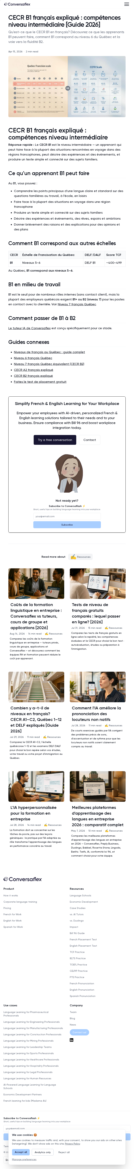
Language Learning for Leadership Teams (27, 1047)
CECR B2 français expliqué (33, 376)
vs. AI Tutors (77, 914)
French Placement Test (83, 939)
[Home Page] (17, 4)
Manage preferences (24, 1159)
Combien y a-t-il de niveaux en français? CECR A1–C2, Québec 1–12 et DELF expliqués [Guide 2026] (36, 719)
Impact (74, 926)
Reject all (64, 1152)
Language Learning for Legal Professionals (28, 1072)
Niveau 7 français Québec (77, 304)
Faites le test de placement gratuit (40, 381)
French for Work (12, 914)
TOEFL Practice (78, 964)
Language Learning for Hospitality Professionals (31, 1065)
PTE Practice (77, 977)
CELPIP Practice (79, 970)
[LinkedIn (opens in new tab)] (100, 1040)
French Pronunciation (82, 983)
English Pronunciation (82, 989)
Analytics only (43, 1152)
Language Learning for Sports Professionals (28, 1053)
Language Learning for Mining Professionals (28, 1040)
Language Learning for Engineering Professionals (31, 1021)
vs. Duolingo (77, 920)
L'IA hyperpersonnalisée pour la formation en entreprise (33, 813)
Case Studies (77, 908)
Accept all (21, 1152)
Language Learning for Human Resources (27, 1078)
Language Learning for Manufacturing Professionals (33, 1028)
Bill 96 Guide (77, 933)
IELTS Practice (78, 958)
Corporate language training (20, 901)
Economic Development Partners (22, 1094)
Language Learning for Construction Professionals (32, 1034)
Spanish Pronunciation (82, 996)
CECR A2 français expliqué (33, 370)
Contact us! (79, 1032)
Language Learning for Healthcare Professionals (31, 1059)
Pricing (7, 908)
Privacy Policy (72, 1143)
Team (73, 1012)
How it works (10, 895)
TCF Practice (77, 952)
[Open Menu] (127, 4)
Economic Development (84, 901)
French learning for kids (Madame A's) (24, 1100)
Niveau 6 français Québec (33, 358)
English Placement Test (83, 945)
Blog (72, 1018)
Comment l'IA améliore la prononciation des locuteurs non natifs (96, 713)
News (73, 1024)
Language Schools (80, 895)
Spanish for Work (13, 926)
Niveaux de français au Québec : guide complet (49, 352)
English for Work (12, 920)
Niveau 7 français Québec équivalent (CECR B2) (49, 364)
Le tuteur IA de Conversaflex (29, 328)
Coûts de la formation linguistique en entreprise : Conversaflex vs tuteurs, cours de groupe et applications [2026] (36, 616)
